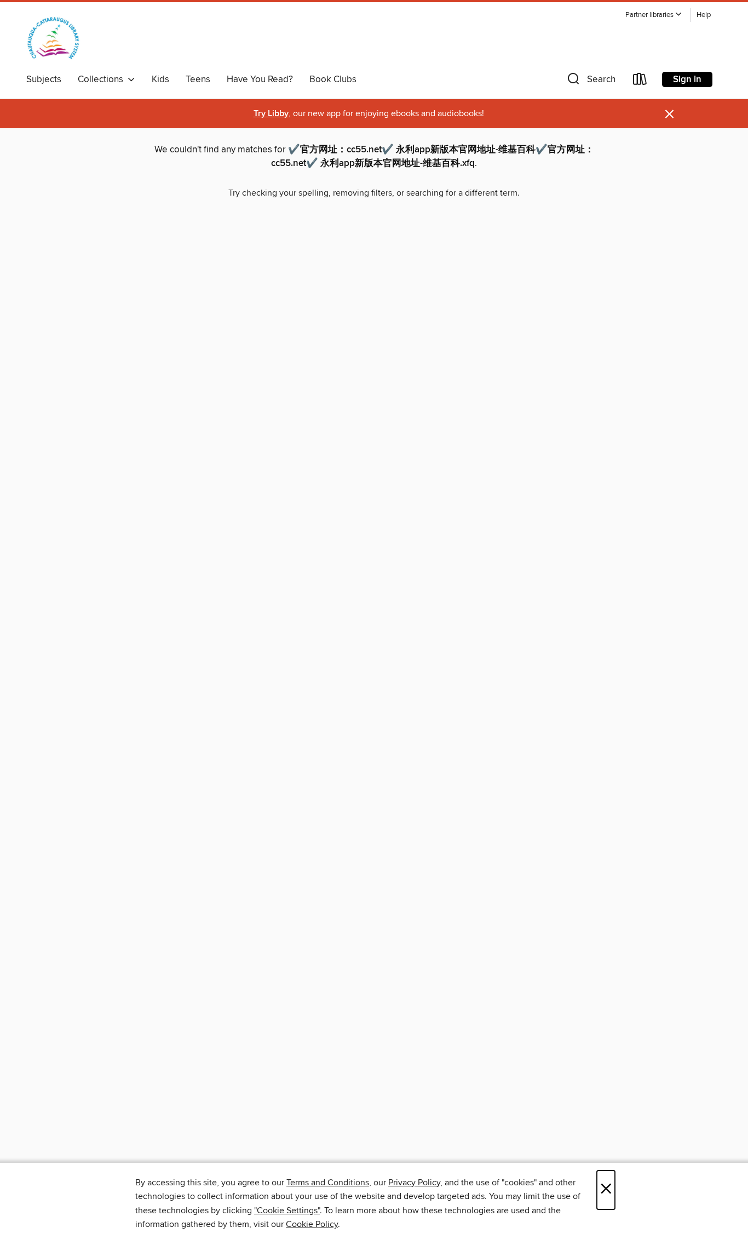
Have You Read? (260, 79)
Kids (160, 79)
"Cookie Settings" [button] (287, 1210)
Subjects (43, 79)
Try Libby (271, 113)
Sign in (687, 79)
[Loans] (640, 81)
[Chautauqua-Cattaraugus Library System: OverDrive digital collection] (53, 38)
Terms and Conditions (327, 1182)
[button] (653, 15)
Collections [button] (103, 79)
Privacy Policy (414, 1182)
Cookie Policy (312, 1224)
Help (704, 15)
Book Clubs (332, 79)
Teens (198, 79)
